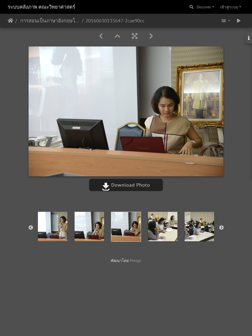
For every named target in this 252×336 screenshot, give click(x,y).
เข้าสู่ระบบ (229, 6)
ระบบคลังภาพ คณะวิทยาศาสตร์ (41, 7)
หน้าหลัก (10, 20)
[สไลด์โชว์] (238, 21)
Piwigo (135, 260)
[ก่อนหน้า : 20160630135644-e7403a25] (101, 36)
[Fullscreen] (134, 36)
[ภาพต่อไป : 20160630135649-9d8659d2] (151, 36)
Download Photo (130, 185)
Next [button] (221, 227)
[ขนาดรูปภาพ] (225, 21)
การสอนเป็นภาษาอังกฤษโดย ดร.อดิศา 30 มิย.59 (49, 20)
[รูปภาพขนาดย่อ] (117, 36)
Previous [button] (30, 227)
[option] (52, 226)
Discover (204, 6)
